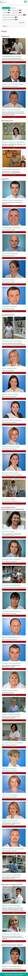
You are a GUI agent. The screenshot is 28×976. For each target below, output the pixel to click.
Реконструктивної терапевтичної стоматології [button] (14, 15)
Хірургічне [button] (6, 12)
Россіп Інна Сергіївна (8, 499)
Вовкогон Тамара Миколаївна (11, 966)
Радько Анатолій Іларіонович (11, 110)
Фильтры (21, 22)
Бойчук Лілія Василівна (9, 368)
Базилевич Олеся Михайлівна (11, 559)
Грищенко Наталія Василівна (11, 585)
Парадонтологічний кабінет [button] (9, 19)
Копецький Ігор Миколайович (11, 663)
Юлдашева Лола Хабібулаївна (11, 875)
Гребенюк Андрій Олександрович (12, 200)
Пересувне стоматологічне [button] (9, 17)
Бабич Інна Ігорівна (8, 531)
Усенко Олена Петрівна (9, 795)
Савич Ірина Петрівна (9, 769)
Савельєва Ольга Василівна (11, 934)
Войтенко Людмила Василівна (11, 420)
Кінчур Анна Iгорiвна (8, 280)
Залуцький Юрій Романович (11, 637)
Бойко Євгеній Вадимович (10, 254)
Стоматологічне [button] (16, 12)
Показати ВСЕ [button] (6, 8)
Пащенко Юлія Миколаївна (10, 473)
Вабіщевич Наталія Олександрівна (13, 142)
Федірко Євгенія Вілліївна (10, 821)
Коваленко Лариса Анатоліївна (12, 341)
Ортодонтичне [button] (16, 10)
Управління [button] (6, 10)
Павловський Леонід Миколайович (13, 84)
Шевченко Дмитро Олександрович (13, 849)
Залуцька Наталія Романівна (11, 611)
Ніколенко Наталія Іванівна (10, 447)
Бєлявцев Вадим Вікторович (11, 228)
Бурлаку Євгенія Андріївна (10, 394)
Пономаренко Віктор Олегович (11, 56)
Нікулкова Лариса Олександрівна (12, 743)
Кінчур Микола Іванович (9, 307)
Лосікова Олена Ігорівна (9, 690)
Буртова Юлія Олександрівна (11, 906)
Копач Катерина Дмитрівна (11, 169)
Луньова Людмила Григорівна (11, 714)
